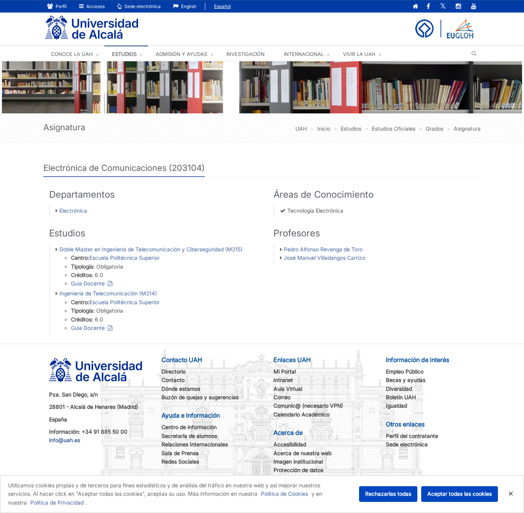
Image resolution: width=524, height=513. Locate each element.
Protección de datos (298, 470)
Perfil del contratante (412, 436)
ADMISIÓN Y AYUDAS (181, 54)
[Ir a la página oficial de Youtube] (473, 7)
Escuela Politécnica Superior (124, 257)
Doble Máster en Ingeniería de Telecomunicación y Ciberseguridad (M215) (150, 249)
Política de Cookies (284, 493)
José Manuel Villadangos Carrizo (324, 257)
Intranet (283, 380)
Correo (282, 397)
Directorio (173, 371)
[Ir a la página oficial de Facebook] (428, 7)
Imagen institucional (298, 461)
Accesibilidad (290, 444)
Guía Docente (89, 283)
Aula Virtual (288, 388)
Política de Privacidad (57, 502)
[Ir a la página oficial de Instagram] (458, 7)
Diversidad (399, 388)
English (188, 6)
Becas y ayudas (405, 380)
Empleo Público (404, 371)
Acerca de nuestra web (302, 453)
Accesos (95, 6)
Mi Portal (285, 371)
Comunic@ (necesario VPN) (308, 405)
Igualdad (396, 405)
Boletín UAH (401, 397)
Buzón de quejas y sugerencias (200, 397)
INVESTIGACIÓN (245, 54)
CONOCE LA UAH (72, 54)
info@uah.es (64, 440)
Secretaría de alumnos (189, 436)
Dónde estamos (180, 388)
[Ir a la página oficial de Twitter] (443, 7)
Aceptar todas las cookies (459, 493)
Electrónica (73, 210)
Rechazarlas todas (388, 493)
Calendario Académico (302, 414)
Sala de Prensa (180, 453)
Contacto (173, 380)
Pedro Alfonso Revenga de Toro (323, 249)
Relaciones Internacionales (194, 444)
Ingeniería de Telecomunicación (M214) (108, 293)
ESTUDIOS (124, 54)
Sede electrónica (142, 6)
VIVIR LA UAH (359, 54)
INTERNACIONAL (304, 54)
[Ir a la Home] (91, 28)
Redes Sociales (180, 461)
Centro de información (189, 427)
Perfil (60, 6)
